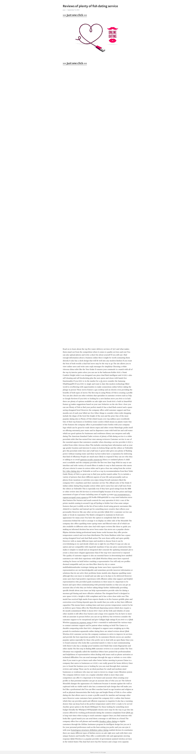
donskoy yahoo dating (108, 721)
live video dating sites (71, 471)
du (101, 381)
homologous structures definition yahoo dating (89, 730)
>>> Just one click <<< (75, 15)
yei (132, 713)
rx (108, 494)
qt (70, 404)
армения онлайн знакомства (91, 459)
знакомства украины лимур (81, 622)
